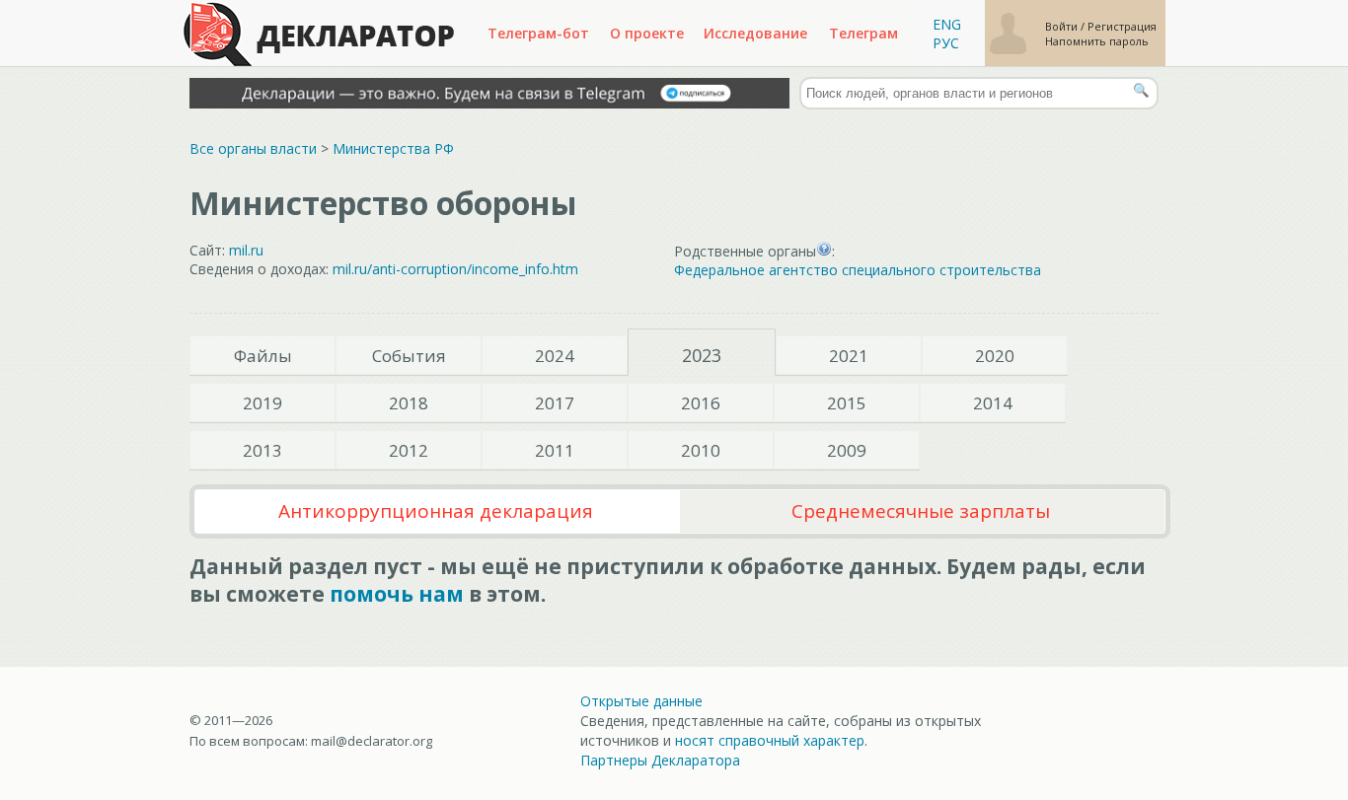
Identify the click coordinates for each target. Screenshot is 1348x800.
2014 (992, 403)
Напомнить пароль (1097, 41)
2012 (408, 450)
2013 (262, 450)
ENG (947, 24)
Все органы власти (253, 148)
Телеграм (863, 33)
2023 (701, 355)
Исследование (755, 33)
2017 (554, 403)
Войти (1063, 26)
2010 (700, 450)
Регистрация (1122, 26)
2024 (554, 355)
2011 (554, 450)
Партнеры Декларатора (660, 760)
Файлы (263, 355)
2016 (700, 403)
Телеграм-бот (538, 33)
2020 (994, 355)
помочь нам (397, 594)
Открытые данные (641, 700)
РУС (946, 43)
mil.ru (246, 250)
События (409, 355)
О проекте (647, 33)
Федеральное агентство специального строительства (857, 269)
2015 (846, 403)
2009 (846, 450)
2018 (408, 403)
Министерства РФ (393, 148)
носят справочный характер (769, 740)
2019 (262, 403)
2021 (848, 355)
